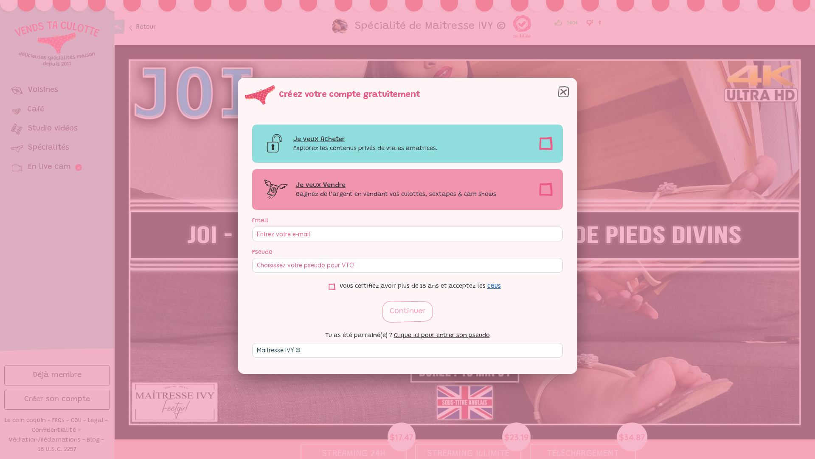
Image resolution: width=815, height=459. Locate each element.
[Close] (563, 91)
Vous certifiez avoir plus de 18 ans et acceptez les (420, 286)
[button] (407, 312)
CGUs (494, 286)
